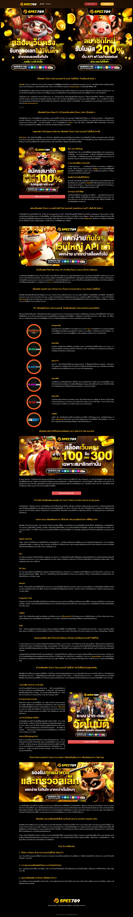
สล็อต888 (42, 4)
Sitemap (48, 4)
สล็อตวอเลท (50, 282)
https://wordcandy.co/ (31, 103)
